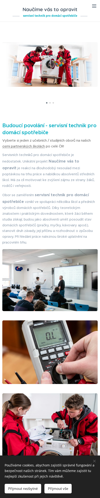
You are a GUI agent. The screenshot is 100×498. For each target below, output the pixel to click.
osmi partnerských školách (23, 146)
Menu (94, 5)
